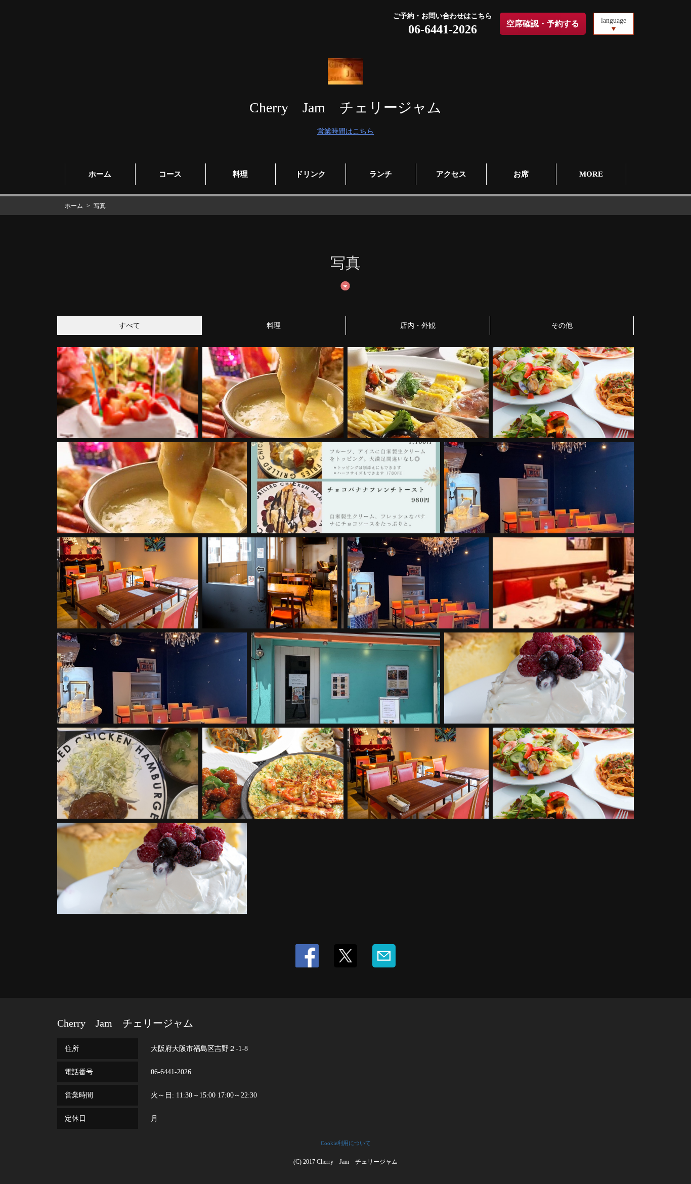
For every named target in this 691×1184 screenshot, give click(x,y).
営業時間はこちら (345, 131)
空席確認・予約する (542, 23)
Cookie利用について (346, 1143)
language (613, 20)
